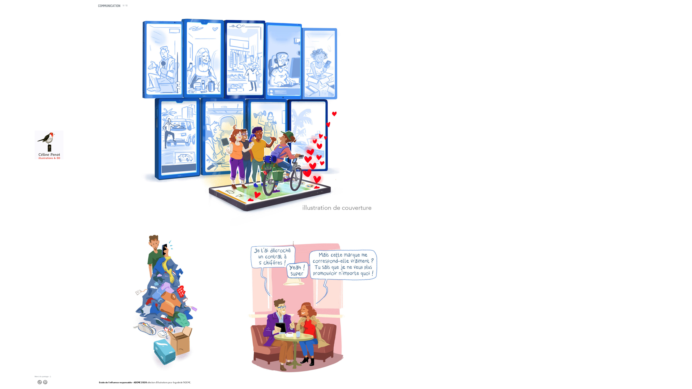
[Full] (677, 7)
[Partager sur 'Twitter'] (35, 383)
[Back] (90, 381)
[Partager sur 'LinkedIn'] (36, 383)
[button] (671, 7)
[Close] (685, 7)
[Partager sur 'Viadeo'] (40, 383)
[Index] (671, 7)
